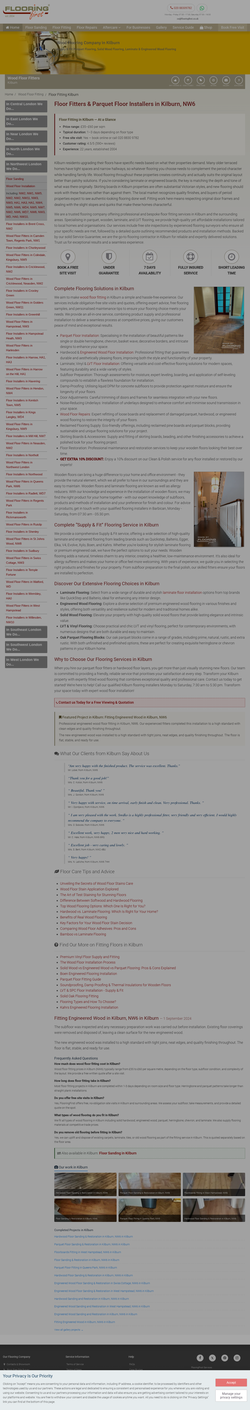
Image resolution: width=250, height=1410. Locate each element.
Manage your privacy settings (231, 1395)
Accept (231, 1382)
